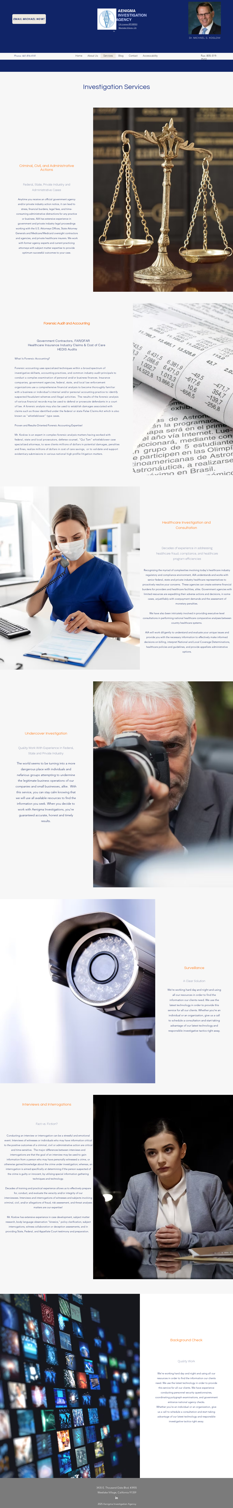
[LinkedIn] (116, 1497)
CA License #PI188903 (128, 24)
